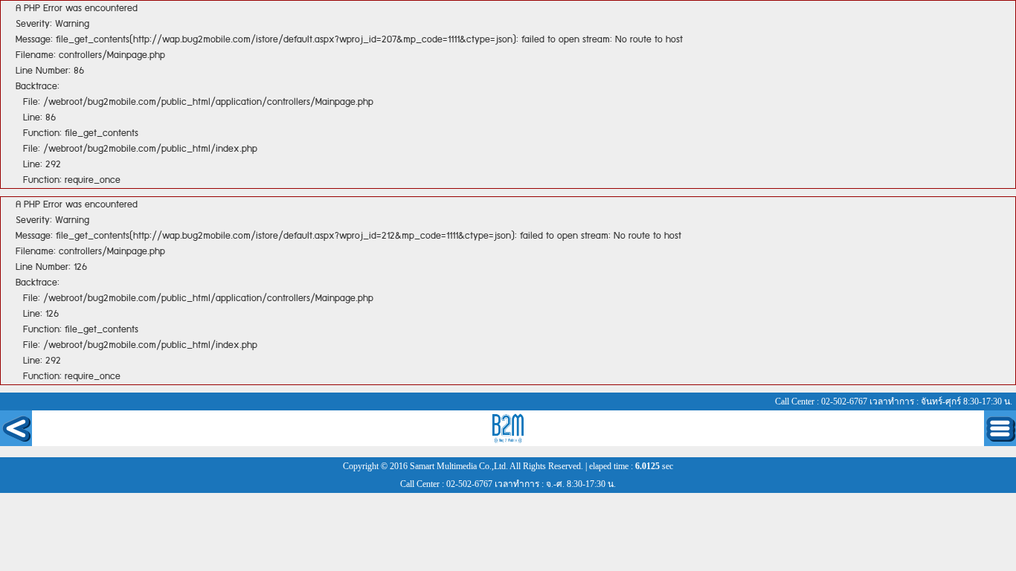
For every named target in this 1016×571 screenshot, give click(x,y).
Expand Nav (1000, 428)
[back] (16, 428)
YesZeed (508, 428)
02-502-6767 (844, 401)
